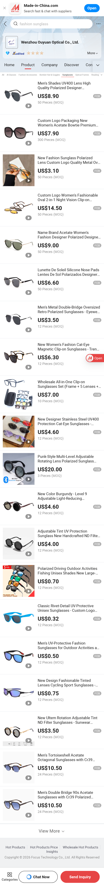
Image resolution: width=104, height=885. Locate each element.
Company (49, 64)
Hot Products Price (44, 847)
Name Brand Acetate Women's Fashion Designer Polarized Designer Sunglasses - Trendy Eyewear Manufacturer (68, 239)
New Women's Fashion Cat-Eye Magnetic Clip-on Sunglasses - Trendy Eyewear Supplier (69, 349)
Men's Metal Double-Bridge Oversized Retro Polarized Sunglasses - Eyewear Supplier (69, 311)
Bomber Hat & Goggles (50, 74)
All (3, 74)
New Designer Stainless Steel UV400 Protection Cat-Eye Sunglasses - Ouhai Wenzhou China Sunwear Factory (68, 425)
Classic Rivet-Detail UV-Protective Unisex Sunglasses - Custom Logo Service (66, 610)
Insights (52, 851)
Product (28, 64)
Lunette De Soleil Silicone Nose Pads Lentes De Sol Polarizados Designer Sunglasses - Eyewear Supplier (68, 274)
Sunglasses (67, 74)
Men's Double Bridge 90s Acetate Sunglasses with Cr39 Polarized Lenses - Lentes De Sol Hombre (65, 797)
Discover (71, 64)
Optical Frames (82, 74)
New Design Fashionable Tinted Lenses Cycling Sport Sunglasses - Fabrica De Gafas (66, 685)
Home (9, 64)
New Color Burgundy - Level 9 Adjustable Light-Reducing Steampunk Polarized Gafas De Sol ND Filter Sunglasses (67, 500)
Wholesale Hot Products (80, 847)
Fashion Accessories (28, 74)
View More (50, 831)
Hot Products (15, 847)
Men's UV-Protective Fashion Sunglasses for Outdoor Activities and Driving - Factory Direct (69, 647)
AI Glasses (11, 74)
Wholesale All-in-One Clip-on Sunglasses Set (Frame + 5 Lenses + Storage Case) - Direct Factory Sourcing (68, 388)
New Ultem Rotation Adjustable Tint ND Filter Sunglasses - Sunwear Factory (67, 722)
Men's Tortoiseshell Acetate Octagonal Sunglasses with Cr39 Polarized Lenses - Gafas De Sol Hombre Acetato (65, 761)
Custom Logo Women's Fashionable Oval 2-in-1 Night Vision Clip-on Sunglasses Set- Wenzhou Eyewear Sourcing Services (68, 201)
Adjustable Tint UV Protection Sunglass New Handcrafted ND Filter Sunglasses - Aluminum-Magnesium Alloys (68, 537)
